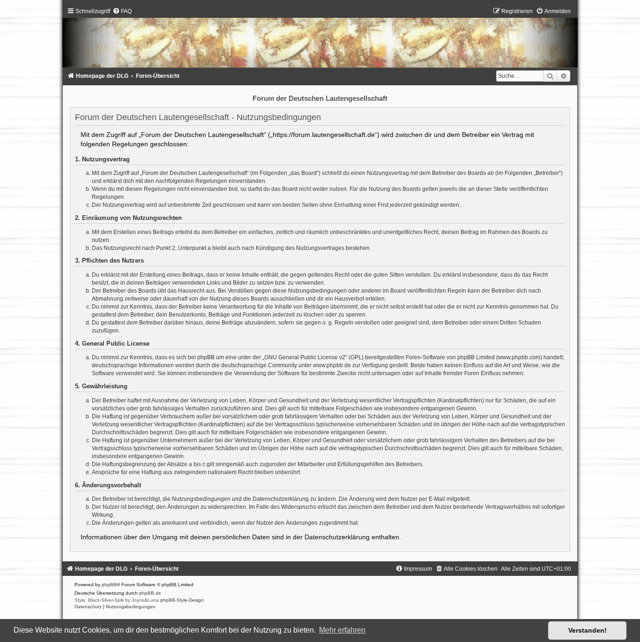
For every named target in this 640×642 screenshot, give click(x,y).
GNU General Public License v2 (304, 357)
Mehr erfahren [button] (342, 630)
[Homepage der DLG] (320, 40)
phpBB (109, 584)
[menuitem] (122, 11)
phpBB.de (150, 593)
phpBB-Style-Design (182, 600)
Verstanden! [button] (587, 630)
